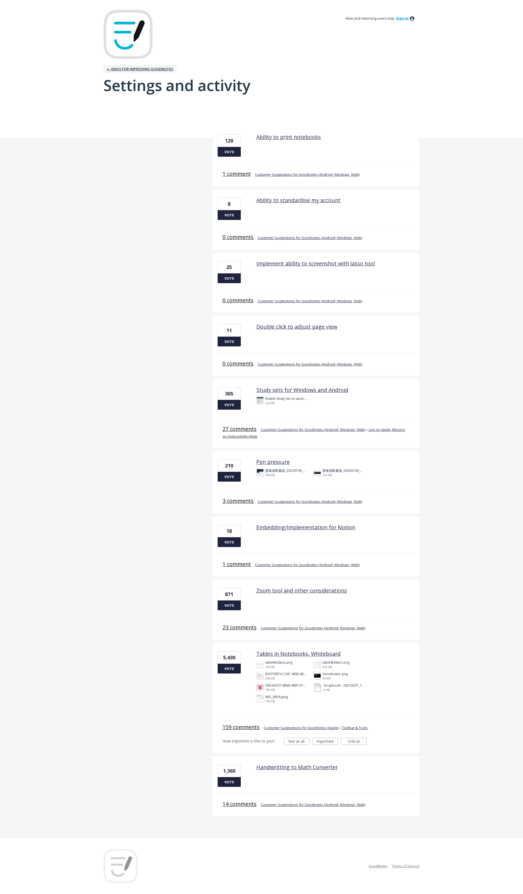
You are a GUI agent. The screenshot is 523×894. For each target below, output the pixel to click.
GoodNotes (378, 865)
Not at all (298, 742)
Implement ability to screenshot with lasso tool (315, 263)
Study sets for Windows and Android (302, 390)
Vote (229, 151)
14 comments (240, 804)
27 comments (240, 429)
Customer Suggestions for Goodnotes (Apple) (301, 727)
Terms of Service (405, 865)
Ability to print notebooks (288, 137)
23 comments (240, 627)
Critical (357, 742)
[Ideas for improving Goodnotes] (128, 34)
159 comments (241, 727)
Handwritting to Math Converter (297, 767)
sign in (402, 18)
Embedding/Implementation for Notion (305, 527)
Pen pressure (273, 462)
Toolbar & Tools (355, 727)
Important (327, 742)
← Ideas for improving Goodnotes (140, 69)
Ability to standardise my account (298, 200)
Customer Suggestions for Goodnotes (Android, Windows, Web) (307, 174)
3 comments (238, 501)
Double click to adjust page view (296, 326)
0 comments (238, 237)
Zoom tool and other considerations (301, 590)
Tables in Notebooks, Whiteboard (298, 653)
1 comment (237, 173)
